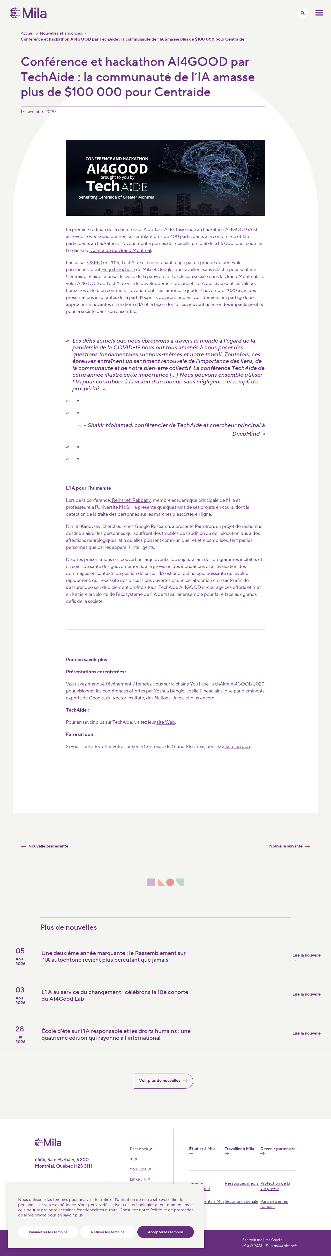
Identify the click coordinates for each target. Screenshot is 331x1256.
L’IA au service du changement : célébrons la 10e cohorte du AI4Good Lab (114, 996)
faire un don (237, 747)
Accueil (27, 33)
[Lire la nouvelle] (235, 1046)
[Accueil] (28, 17)
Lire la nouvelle (306, 955)
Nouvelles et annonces (61, 33)
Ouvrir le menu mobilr (319, 12)
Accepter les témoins (166, 1232)
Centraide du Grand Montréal (120, 250)
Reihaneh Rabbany (131, 500)
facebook (139, 1149)
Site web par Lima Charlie (262, 1240)
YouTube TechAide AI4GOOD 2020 (227, 684)
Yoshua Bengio (168, 691)
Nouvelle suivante (286, 846)
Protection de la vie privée (275, 1186)
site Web (165, 722)
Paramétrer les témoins (48, 1232)
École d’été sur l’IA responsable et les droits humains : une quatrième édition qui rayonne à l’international (116, 1035)
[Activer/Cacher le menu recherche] (302, 13)
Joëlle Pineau (199, 691)
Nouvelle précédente (48, 846)
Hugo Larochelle (118, 270)
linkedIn (138, 1179)
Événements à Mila (206, 1201)
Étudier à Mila (202, 1148)
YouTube (138, 1169)
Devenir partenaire (278, 1148)
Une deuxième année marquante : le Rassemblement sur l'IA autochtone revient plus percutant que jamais (113, 957)
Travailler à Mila (239, 1148)
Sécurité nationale (241, 1201)
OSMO (94, 263)
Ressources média (242, 1183)
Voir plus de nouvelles (159, 1080)
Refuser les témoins (107, 1232)
